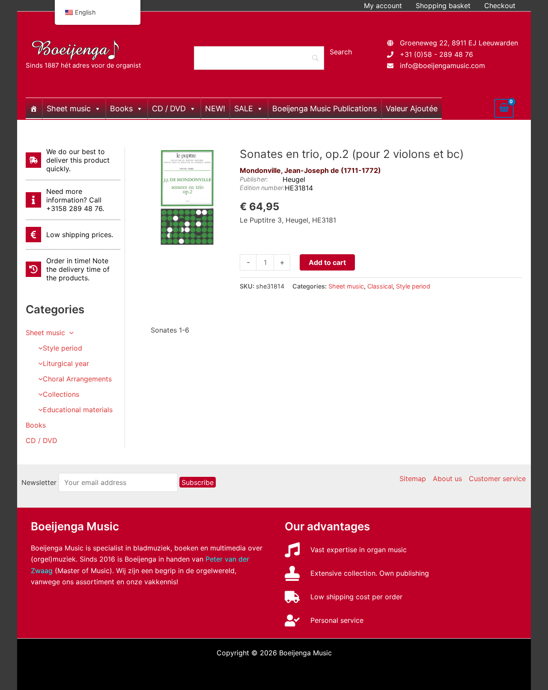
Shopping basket (443, 5)
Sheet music (69, 108)
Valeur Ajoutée (412, 108)
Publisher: (254, 179)
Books (121, 108)
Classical (380, 286)
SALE (243, 108)
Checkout (499, 5)
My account (383, 5)
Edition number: (262, 187)
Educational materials (78, 409)
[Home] (34, 108)
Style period (62, 348)
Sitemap (412, 478)
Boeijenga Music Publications (324, 108)
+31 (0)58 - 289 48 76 (436, 54)
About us (447, 478)
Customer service (497, 478)
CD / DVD (169, 108)
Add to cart (327, 262)
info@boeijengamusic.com (442, 65)
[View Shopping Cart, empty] (504, 108)
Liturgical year (66, 363)
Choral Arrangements (77, 379)
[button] (69, 332)
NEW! (215, 108)
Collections (61, 394)
